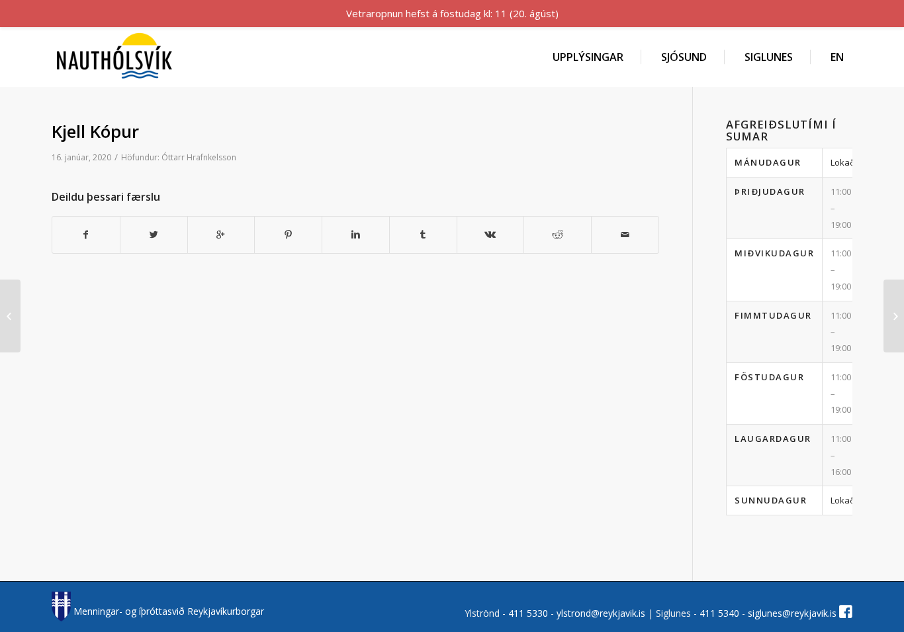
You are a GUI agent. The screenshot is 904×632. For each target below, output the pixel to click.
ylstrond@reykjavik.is (601, 613)
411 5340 (721, 613)
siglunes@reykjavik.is (792, 613)
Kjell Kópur (95, 131)
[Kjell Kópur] (10, 316)
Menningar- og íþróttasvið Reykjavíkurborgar (167, 611)
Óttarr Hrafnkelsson (198, 157)
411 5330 (529, 613)
